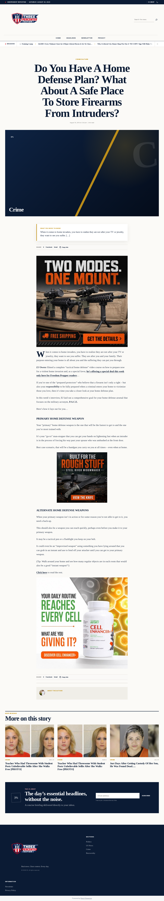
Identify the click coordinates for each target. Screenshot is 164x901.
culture (84, 59)
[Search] (156, 19)
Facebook (49, 247)
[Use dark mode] (157, 2)
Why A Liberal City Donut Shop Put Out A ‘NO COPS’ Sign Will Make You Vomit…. (108, 44)
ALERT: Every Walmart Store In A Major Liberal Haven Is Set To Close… (44, 44)
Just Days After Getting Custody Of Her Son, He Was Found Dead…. (134, 765)
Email (56, 247)
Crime (78, 59)
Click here (41, 572)
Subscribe (146, 796)
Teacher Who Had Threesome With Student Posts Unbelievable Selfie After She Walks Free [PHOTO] (28, 766)
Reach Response (86, 898)
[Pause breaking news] (157, 44)
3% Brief (151, 2)
